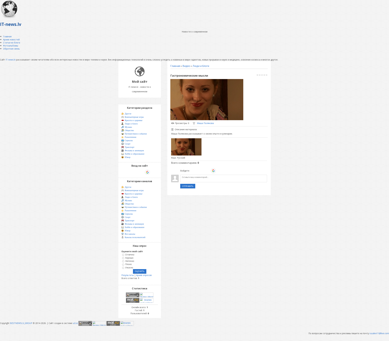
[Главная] (140, 75)
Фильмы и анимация (134, 150)
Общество (129, 130)
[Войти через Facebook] (203, 170)
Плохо (128, 264)
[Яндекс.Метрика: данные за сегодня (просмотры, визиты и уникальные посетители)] (146, 295)
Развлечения (130, 137)
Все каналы (130, 234)
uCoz (75, 323)
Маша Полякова (205, 123)
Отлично (129, 254)
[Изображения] (186, 146)
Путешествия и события (136, 134)
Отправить (187, 186)
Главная (175, 66)
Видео (186, 66)
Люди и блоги (201, 66)
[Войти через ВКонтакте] (197, 170)
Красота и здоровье (133, 120)
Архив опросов (144, 275)
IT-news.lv (10, 59)
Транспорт (129, 147)
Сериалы (129, 140)
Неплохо (129, 261)
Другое (128, 114)
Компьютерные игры (134, 117)
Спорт (127, 144)
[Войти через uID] (192, 170)
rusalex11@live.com (379, 333)
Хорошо (129, 257)
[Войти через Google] (213, 170)
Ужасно (129, 267)
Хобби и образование (134, 154)
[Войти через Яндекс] (208, 170)
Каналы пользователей (135, 237)
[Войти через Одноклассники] (218, 170)
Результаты (127, 275)
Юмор (127, 157)
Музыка (128, 127)
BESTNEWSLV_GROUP (21, 323)
